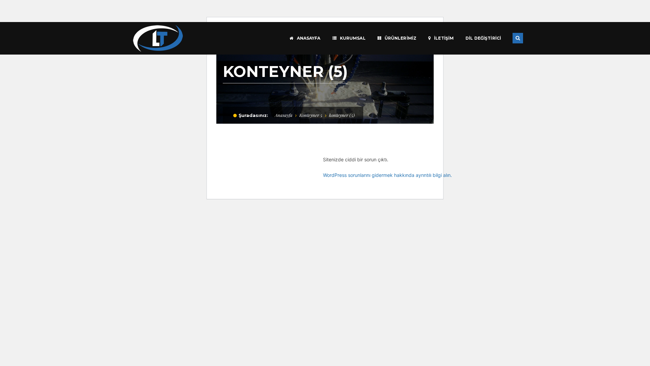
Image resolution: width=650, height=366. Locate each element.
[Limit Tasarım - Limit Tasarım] (158, 38)
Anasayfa (283, 115)
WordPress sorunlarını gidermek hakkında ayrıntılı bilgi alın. (387, 175)
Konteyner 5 (310, 115)
